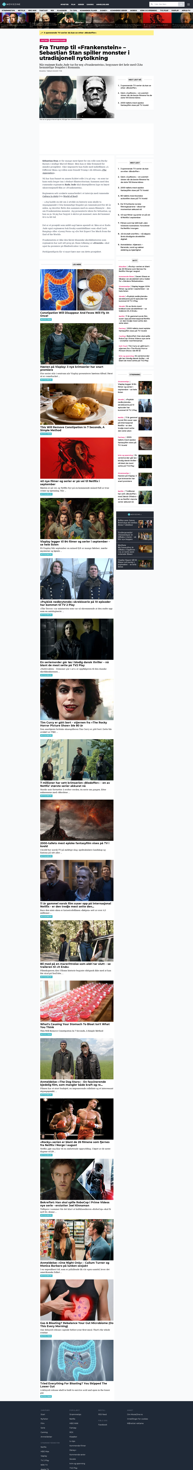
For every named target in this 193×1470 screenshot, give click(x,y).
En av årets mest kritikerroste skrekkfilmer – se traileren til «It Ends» (133, 308)
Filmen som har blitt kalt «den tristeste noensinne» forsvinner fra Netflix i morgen (135, 225)
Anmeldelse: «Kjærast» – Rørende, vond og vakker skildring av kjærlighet (132, 247)
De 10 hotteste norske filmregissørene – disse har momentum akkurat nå (133, 206)
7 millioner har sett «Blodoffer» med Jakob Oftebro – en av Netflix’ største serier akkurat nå (128, 496)
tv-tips (73, 10)
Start (43, 1414)
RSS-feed (102, 1414)
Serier (81, 4)
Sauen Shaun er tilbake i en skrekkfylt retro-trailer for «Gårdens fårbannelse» (134, 278)
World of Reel (70, 196)
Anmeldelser (102, 4)
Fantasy (44, 10)
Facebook (102, 1425)
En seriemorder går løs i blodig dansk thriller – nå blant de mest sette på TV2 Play (134, 358)
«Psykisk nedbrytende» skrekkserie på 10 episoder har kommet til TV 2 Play (133, 298)
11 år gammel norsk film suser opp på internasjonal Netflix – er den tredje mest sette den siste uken (134, 319)
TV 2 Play (45, 1460)
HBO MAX (32, 10)
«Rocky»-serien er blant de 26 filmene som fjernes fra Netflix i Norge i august (134, 268)
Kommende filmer (88, 10)
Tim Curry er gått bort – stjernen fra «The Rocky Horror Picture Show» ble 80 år (134, 348)
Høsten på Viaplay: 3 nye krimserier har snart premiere (127, 478)
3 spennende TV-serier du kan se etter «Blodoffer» (70, 33)
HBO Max (45, 1451)
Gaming (90, 4)
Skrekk (133, 10)
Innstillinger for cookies (137, 1419)
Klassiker (62, 10)
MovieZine (42, 71)
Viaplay (175, 10)
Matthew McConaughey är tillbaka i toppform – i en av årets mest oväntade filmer (127, 549)
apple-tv (186, 10)
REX (52, 10)
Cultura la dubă (50, 196)
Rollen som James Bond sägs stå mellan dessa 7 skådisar (127, 522)
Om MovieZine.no (135, 1414)
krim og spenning (148, 10)
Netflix (21, 10)
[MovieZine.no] (11, 4)
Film (73, 4)
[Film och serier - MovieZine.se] (135, 514)
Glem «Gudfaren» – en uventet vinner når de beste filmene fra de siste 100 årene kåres (136, 95)
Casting (44, 40)
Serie (43, 1428)
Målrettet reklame (135, 1423)
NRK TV (44, 1465)
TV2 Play (164, 10)
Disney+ (103, 10)
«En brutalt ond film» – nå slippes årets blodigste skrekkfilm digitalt (135, 236)
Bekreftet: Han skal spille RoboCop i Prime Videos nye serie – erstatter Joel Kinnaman (134, 338)
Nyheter (64, 4)
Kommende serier (118, 10)
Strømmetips (8, 10)
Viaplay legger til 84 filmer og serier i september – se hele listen (134, 288)
